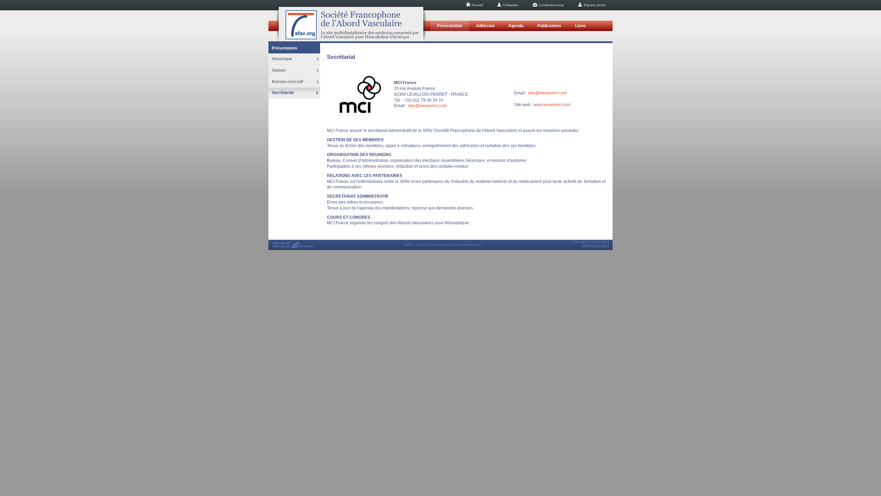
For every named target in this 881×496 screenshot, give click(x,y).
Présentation (449, 25)
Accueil (477, 5)
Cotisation (510, 5)
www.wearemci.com (552, 104)
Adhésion (485, 25)
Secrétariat (283, 92)
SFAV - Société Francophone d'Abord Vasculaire (351, 24)
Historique (282, 58)
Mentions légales (595, 245)
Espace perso (594, 5)
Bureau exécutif (287, 81)
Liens (580, 25)
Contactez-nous (551, 5)
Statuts (279, 70)
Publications (549, 25)
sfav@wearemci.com (427, 105)
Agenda (515, 25)
